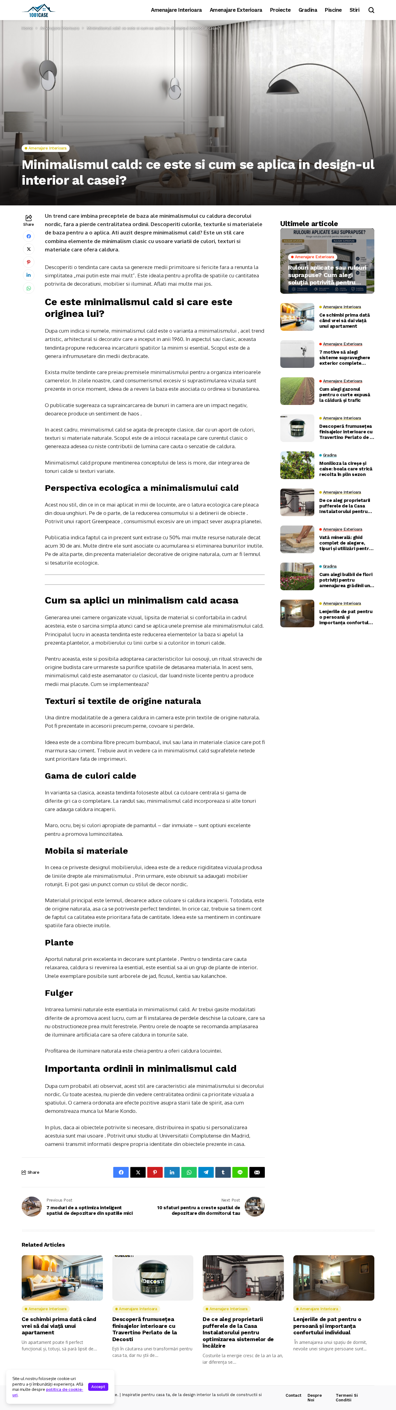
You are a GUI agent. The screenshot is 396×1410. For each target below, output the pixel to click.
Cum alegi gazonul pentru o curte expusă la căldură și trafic (344, 395)
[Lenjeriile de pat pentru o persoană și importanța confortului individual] (297, 613)
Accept (98, 1386)
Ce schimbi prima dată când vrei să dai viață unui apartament (344, 321)
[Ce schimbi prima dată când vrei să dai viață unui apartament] (297, 317)
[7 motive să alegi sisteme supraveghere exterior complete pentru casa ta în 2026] (297, 354)
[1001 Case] (39, 10)
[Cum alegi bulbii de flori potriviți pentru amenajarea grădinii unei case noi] (297, 576)
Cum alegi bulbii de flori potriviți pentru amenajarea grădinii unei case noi (346, 580)
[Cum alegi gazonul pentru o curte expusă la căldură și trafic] (297, 391)
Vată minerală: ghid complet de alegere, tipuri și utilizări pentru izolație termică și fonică (345, 543)
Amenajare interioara (59, 28)
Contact (293, 1395)
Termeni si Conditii (347, 1398)
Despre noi (315, 1398)
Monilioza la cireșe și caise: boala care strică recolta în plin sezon (345, 469)
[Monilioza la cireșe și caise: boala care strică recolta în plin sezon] (297, 465)
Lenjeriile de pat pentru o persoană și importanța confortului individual (345, 617)
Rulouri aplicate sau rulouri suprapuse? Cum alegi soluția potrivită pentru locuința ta (327, 275)
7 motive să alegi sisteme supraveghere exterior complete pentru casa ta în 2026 (344, 358)
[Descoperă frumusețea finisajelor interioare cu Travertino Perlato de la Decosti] (297, 428)
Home (27, 28)
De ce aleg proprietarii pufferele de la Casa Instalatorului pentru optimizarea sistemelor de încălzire (346, 506)
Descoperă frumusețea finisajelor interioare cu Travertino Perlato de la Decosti (346, 432)
